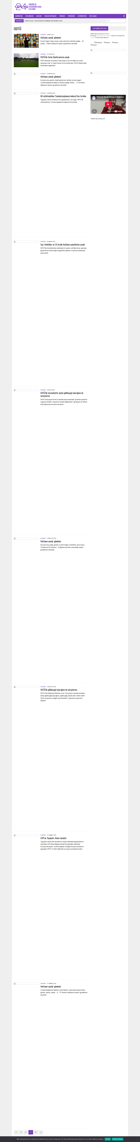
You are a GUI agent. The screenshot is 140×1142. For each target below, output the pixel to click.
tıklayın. (106, 34)
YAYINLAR (62, 16)
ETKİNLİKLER (71, 16)
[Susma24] (70, 7)
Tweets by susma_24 (98, 119)
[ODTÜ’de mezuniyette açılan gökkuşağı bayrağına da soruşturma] (26, 530)
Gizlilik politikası (117, 1139)
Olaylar (43, 34)
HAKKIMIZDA (19, 16)
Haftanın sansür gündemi (50, 37)
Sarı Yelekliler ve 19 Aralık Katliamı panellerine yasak (62, 244)
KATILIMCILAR (29, 16)
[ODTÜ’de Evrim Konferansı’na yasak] (26, 66)
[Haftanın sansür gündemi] (26, 46)
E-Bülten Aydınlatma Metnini (103, 35)
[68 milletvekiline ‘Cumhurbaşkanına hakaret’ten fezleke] (26, 234)
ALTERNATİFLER (82, 16)
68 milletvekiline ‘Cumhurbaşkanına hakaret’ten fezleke (63, 96)
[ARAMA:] (115, 20)
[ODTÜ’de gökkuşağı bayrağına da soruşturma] (26, 827)
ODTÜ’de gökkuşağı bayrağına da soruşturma (58, 689)
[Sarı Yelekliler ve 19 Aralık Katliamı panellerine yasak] (26, 382)
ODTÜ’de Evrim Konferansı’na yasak (54, 57)
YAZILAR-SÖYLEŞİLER (50, 16)
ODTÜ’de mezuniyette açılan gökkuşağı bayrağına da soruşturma (61, 394)
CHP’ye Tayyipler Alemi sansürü (53, 838)
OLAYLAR (38, 16)
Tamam (108, 1139)
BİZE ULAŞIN (92, 16)
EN (124, 16)
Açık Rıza (93, 37)
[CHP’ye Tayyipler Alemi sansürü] (26, 976)
